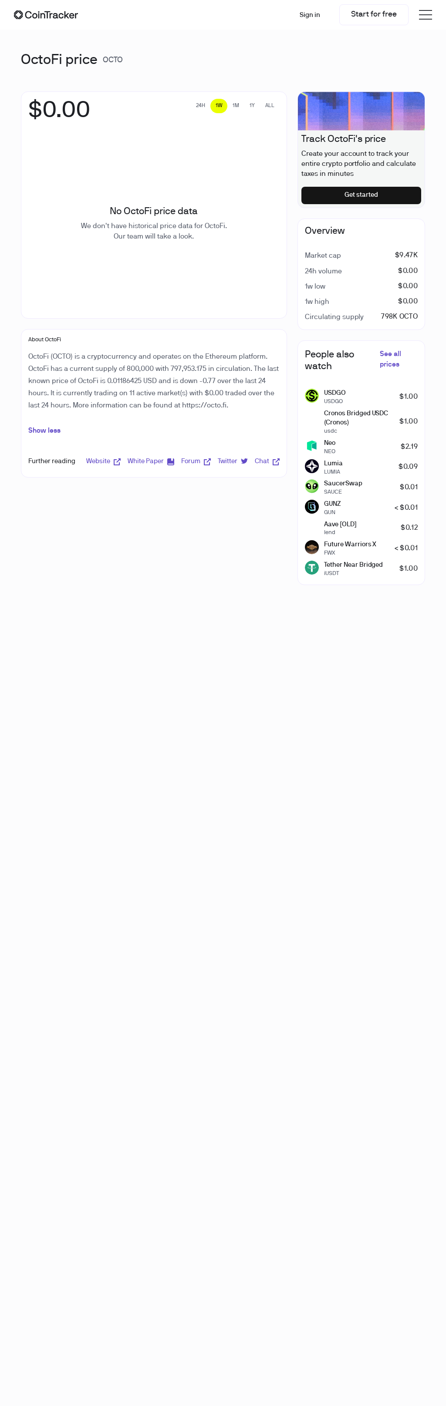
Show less (44, 431)
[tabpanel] (59, 115)
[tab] (200, 106)
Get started (361, 195)
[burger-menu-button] (425, 14)
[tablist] (235, 106)
